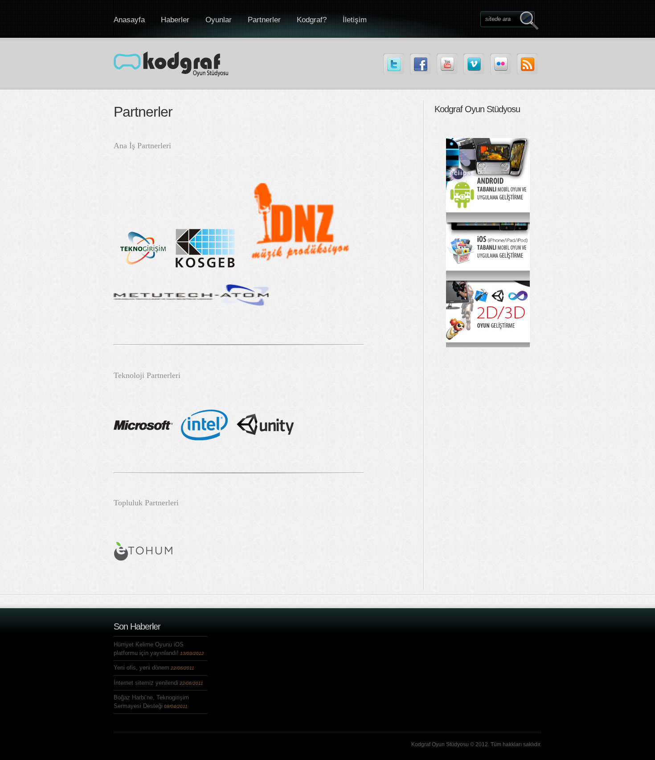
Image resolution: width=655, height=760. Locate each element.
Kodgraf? (312, 20)
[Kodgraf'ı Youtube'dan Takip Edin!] (447, 63)
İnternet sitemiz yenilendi (146, 682)
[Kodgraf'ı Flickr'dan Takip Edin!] (500, 63)
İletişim (355, 20)
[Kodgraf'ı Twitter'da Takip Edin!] (393, 63)
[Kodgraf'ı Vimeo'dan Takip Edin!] (473, 63)
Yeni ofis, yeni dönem (141, 667)
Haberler (175, 20)
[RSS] (527, 63)
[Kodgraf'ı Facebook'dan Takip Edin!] (420, 63)
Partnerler (264, 20)
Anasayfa (129, 20)
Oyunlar (218, 20)
